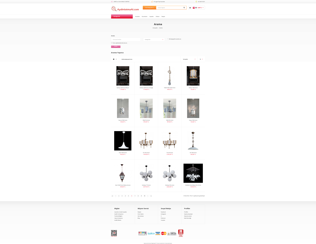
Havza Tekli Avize (122, 120)
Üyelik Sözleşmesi (118, 214)
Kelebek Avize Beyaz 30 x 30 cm (193, 185)
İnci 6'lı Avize (170, 152)
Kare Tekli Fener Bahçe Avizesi (122, 185)
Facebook (163, 212)
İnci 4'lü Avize (146, 152)
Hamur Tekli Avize (193, 87)
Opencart (153, 243)
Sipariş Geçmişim (188, 214)
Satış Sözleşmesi (118, 218)
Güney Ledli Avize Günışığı (146, 87)
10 (144, 195)
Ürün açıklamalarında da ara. (120, 43)
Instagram (163, 214)
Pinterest (163, 218)
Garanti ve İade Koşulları (120, 212)
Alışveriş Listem (188, 216)
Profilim (186, 212)
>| (150, 195)
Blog (139, 218)
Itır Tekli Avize (193, 152)
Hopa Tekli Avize (193, 120)
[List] (116, 59)
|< (112, 195)
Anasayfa (155, 28)
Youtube (163, 220)
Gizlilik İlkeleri (117, 220)
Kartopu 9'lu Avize (169, 185)
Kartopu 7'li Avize (146, 185)
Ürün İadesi (141, 214)
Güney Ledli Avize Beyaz (123, 87)
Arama (161, 28)
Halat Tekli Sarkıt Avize (169, 87)
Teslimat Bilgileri (118, 216)
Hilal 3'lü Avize (146, 120)
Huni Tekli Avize (123, 152)
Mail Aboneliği (187, 218)
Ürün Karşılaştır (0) (127, 59)
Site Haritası (141, 216)
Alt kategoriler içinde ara (175, 39)
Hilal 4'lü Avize (169, 120)
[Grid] (113, 59)
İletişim (139, 212)
